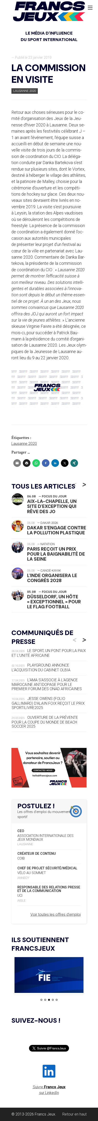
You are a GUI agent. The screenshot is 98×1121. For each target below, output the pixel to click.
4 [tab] (53, 1000)
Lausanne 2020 (24, 91)
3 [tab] (49, 1000)
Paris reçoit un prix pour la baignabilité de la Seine (56, 554)
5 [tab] (57, 1000)
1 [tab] (41, 1000)
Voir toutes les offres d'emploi (55, 914)
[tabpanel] (49, 976)
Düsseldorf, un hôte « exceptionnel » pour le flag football (54, 602)
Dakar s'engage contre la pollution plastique (56, 530)
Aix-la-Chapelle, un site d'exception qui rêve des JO (52, 506)
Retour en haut (74, 1114)
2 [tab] (45, 1000)
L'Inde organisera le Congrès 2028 (52, 578)
